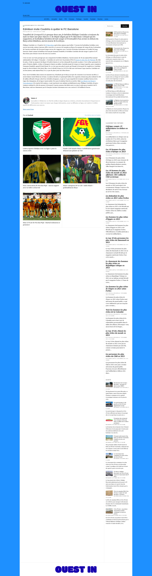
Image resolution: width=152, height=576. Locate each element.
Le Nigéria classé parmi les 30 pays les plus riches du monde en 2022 (121, 101)
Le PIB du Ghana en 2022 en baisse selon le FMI (121, 84)
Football (92, 19)
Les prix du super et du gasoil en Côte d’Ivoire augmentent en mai (120, 404)
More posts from (28, 109)
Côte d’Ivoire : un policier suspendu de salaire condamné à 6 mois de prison (121, 511)
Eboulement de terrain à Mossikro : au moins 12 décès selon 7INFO (120, 384)
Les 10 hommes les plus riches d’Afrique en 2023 (116, 150)
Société (86, 19)
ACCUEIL (46, 19)
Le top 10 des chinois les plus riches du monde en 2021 (116, 333)
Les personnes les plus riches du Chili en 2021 (115, 355)
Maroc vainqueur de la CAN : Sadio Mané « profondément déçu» (78, 186)
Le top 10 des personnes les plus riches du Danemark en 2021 (117, 240)
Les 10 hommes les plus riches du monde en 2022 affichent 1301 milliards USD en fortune (116, 173)
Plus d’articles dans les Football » (93, 115)
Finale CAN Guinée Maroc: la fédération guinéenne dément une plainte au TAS (81, 149)
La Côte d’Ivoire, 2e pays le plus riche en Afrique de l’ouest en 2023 (121, 67)
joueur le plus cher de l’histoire (85, 60)
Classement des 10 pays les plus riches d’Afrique (121, 49)
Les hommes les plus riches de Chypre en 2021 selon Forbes (117, 288)
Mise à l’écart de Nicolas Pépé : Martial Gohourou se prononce (41, 224)
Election (100, 19)
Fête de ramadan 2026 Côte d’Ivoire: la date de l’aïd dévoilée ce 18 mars (121, 492)
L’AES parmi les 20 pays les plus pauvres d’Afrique (121, 32)
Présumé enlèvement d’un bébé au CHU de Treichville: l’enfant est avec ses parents (121, 438)
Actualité (54, 19)
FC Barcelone (49, 45)
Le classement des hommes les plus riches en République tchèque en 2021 (117, 264)
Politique (79, 19)
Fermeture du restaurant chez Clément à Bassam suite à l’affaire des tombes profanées (121, 421)
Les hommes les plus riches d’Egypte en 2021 (117, 218)
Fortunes (71, 19)
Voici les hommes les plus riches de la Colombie (116, 311)
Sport (60, 19)
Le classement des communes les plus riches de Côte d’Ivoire (121, 455)
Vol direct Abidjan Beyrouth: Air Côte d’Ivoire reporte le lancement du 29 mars (121, 474)
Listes (106, 19)
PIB (65, 19)
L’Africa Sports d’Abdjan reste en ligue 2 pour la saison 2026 (39, 149)
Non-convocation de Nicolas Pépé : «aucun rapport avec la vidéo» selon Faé (41, 186)
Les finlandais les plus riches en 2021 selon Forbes (117, 197)
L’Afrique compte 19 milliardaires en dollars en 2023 (117, 128)
